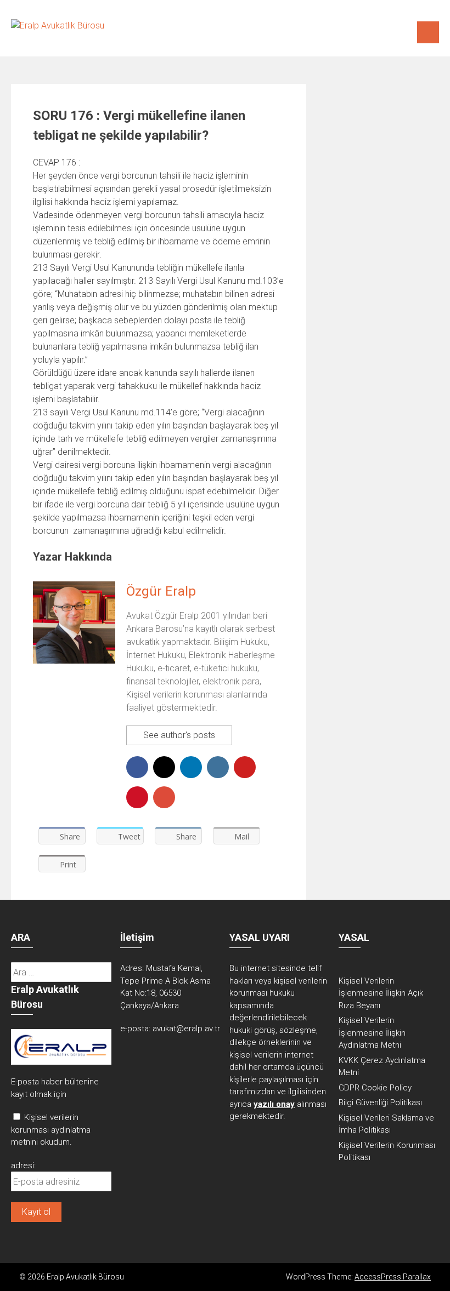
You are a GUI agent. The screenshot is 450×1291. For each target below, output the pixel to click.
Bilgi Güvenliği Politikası (380, 1102)
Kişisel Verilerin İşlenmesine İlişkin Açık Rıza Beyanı (381, 993)
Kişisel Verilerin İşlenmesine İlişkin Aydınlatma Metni (372, 1032)
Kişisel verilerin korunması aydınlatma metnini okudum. (51, 1129)
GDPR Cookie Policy (375, 1088)
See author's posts (179, 735)
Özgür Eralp (161, 591)
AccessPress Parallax (393, 1276)
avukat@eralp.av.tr (186, 1028)
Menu (428, 32)
